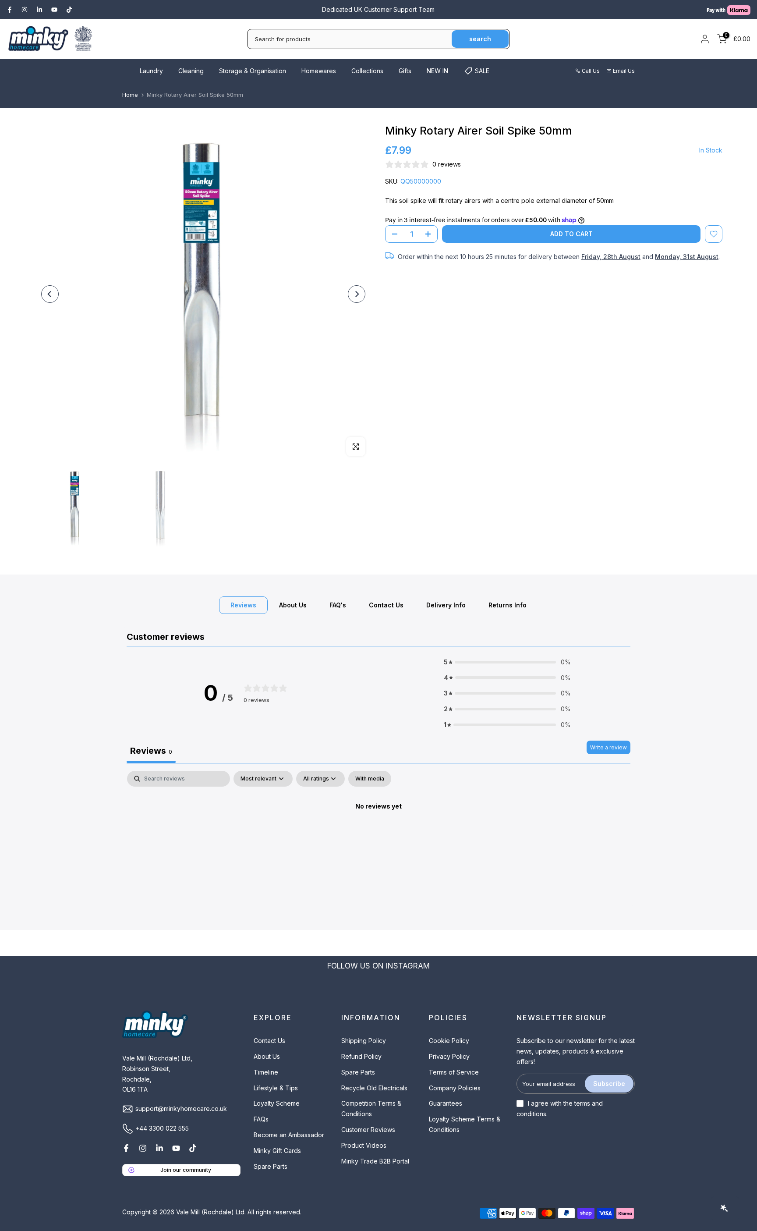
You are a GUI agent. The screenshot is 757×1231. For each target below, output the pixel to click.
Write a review (608, 747)
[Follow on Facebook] (10, 9)
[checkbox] (369, 779)
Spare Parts (270, 1166)
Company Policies (455, 1088)
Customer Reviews (368, 1129)
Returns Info (507, 605)
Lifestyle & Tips (276, 1088)
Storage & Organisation (252, 70)
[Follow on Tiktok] (69, 9)
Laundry (151, 70)
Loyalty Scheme (277, 1103)
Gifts (405, 70)
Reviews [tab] (151, 750)
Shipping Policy (363, 1040)
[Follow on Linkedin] (39, 9)
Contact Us (386, 605)
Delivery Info (446, 605)
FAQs (261, 1119)
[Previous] (50, 294)
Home (130, 94)
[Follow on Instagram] (24, 9)
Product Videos (363, 1145)
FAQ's (337, 605)
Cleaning (191, 70)
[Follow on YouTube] (54, 9)
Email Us (624, 70)
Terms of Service (454, 1072)
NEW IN (437, 70)
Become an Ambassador (289, 1135)
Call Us (591, 70)
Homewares (318, 70)
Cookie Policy (449, 1040)
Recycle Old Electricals (374, 1088)
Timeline (266, 1072)
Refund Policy (361, 1056)
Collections (367, 70)
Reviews (243, 605)
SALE (482, 70)
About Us (293, 605)
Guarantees (445, 1103)
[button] (507, 662)
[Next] (356, 294)
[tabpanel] (378, 836)
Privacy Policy (449, 1056)
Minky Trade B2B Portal (375, 1161)
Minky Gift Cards (277, 1150)
